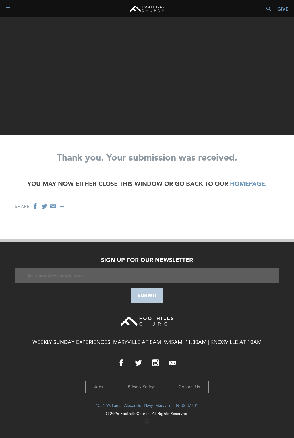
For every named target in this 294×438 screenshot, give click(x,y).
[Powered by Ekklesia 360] (147, 421)
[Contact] (172, 363)
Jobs (98, 386)
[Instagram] (155, 363)
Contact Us (189, 386)
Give (282, 9)
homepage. (248, 183)
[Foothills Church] (147, 9)
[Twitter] (138, 363)
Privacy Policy (141, 386)
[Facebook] (121, 363)
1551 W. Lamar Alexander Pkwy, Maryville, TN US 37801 (147, 405)
